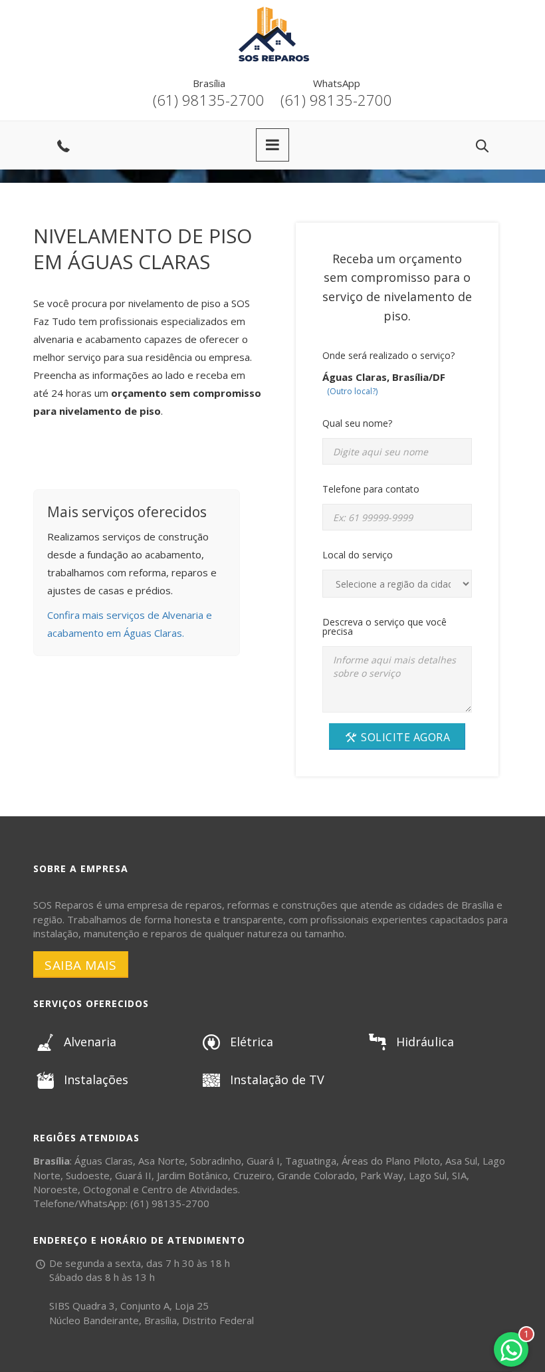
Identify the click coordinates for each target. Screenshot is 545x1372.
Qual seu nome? (357, 423)
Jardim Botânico (192, 1175)
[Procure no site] (481, 146)
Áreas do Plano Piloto (391, 1160)
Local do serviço (357, 554)
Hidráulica (425, 1042)
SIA (459, 1175)
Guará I (263, 1160)
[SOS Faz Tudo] (272, 10)
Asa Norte (161, 1160)
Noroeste (55, 1189)
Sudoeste (88, 1175)
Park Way (381, 1175)
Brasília (209, 83)
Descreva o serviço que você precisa (384, 626)
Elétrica (251, 1042)
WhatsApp (336, 83)
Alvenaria (90, 1042)
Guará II (133, 1175)
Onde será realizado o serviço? (388, 355)
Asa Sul (461, 1160)
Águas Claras (103, 1160)
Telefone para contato (370, 489)
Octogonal (106, 1189)
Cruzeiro (252, 1175)
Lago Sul (428, 1175)
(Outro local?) (352, 391)
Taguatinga (310, 1160)
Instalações (96, 1079)
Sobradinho (215, 1160)
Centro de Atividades (190, 1189)
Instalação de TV (277, 1079)
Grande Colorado (316, 1175)
